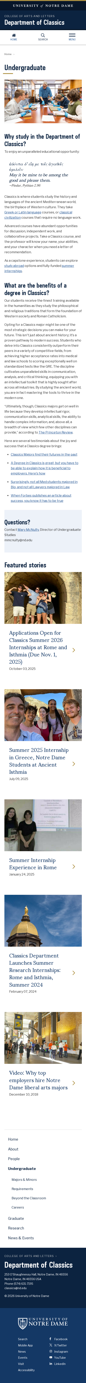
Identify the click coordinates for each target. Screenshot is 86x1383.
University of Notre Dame (43, 5)
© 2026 (9, 1296)
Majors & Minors (24, 1180)
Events (22, 1357)
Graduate (16, 1218)
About (13, 1149)
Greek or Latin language (22, 212)
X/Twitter (60, 1345)
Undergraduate (22, 1169)
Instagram (61, 1351)
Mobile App (25, 1345)
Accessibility (26, 1370)
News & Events (21, 1238)
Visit (21, 1364)
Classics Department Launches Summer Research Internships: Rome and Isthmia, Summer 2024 (35, 969)
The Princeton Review (56, 432)
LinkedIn (60, 1364)
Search (43, 39)
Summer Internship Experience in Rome (33, 863)
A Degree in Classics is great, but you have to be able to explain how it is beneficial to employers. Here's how (44, 468)
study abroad (14, 266)
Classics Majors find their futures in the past (44, 454)
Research (16, 1228)
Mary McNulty (28, 530)
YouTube (60, 1357)
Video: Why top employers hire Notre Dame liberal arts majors (38, 1080)
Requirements (22, 1189)
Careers (18, 1207)
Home (13, 39)
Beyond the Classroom (29, 1198)
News (22, 1351)
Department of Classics (34, 22)
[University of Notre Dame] (43, 1324)
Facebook (61, 1339)
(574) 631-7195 (23, 1283)
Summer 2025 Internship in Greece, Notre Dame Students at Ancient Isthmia (39, 760)
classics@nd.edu (15, 1288)
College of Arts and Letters (29, 1256)
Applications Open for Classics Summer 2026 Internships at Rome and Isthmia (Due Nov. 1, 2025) (38, 647)
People (14, 1159)
